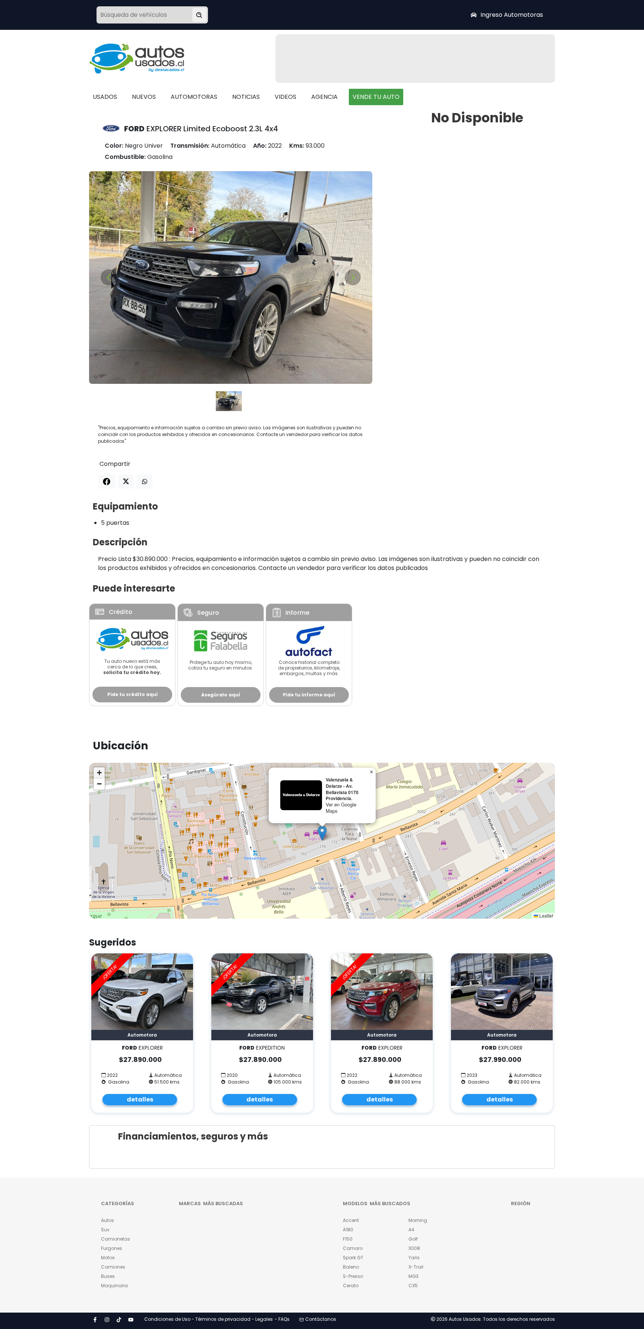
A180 (348, 1229)
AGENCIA (324, 97)
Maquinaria (114, 1285)
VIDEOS (285, 97)
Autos (107, 1220)
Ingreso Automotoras (511, 14)
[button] (322, 833)
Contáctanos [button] (320, 1319)
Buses (108, 1276)
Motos (108, 1257)
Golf (413, 1239)
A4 (411, 1229)
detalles (140, 1099)
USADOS (105, 97)
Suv (105, 1229)
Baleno (351, 1267)
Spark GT (353, 1257)
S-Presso (353, 1276)
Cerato (351, 1285)
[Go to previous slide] (109, 277)
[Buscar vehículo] (199, 15)
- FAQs (282, 1319)
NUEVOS (144, 97)
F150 (348, 1239)
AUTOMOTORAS (194, 97)
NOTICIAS (246, 97)
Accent (351, 1220)
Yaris (414, 1257)
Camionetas (115, 1239)
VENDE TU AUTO (376, 97)
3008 (414, 1248)
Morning (417, 1220)
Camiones (113, 1267)
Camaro (353, 1248)
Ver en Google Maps (341, 807)
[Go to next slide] (353, 277)
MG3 (413, 1276)
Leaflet (545, 915)
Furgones (111, 1248)
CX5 (413, 1285)
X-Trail (415, 1267)
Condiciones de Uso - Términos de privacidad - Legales (208, 1319)
